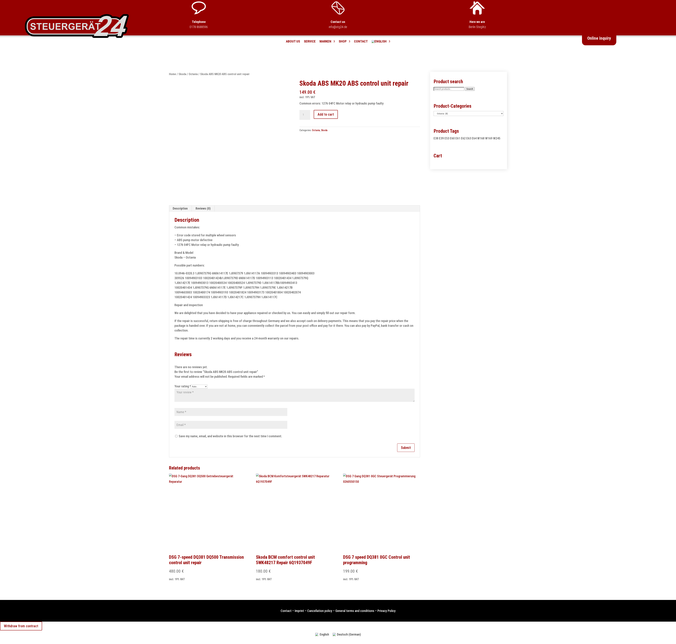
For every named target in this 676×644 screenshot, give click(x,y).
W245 (496, 138)
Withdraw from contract (21, 626)
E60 (452, 138)
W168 (480, 138)
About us (293, 41)
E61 (457, 138)
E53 (447, 138)
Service (310, 41)
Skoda (182, 74)
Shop (343, 41)
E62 (463, 138)
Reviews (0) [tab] (203, 208)
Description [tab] (180, 208)
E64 (474, 138)
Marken (325, 41)
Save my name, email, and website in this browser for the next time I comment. (230, 436)
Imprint (299, 611)
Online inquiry (599, 38)
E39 (441, 138)
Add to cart (326, 114)
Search (469, 89)
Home (172, 74)
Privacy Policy (386, 611)
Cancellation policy (319, 611)
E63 (468, 138)
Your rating (182, 386)
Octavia (193, 74)
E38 (436, 138)
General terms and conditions (354, 611)
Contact (361, 41)
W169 (488, 138)
